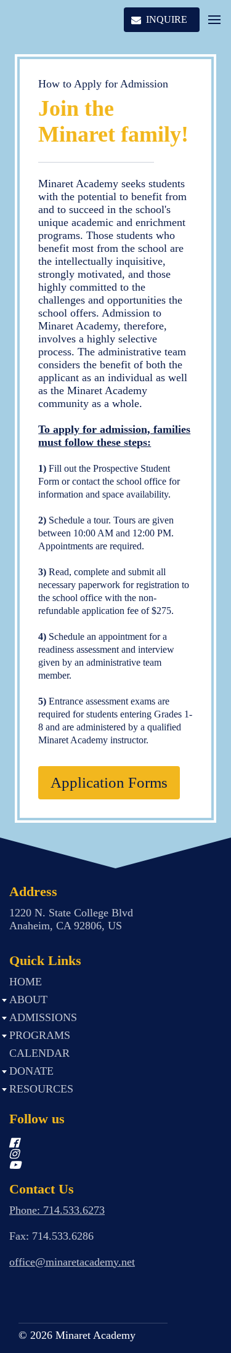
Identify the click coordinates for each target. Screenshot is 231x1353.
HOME (25, 981)
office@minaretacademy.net (72, 1262)
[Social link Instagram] (100, 1154)
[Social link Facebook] (100, 1143)
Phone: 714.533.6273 (57, 1210)
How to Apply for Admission (103, 84)
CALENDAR (39, 1053)
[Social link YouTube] (100, 1165)
